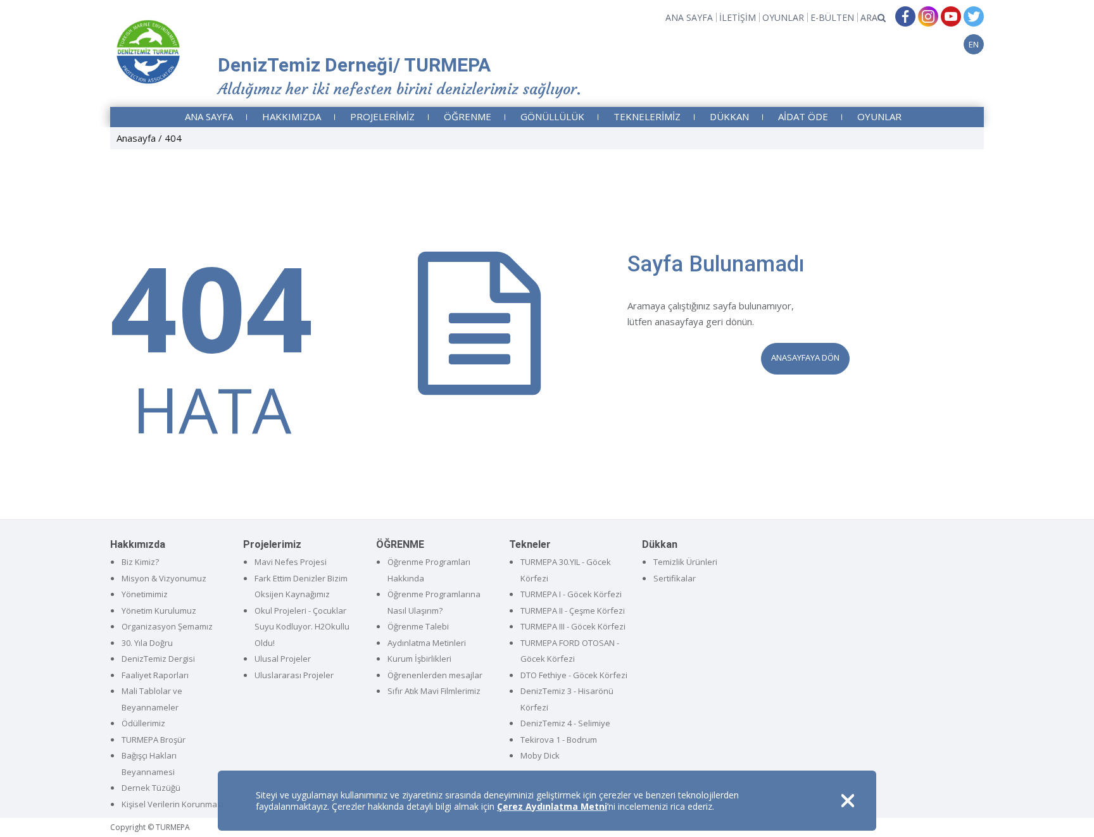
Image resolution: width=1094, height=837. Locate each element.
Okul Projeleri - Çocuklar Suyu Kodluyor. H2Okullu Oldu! (302, 626)
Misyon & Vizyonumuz (164, 578)
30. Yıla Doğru (147, 642)
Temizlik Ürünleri (685, 561)
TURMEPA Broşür (153, 739)
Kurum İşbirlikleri (419, 658)
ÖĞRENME (467, 116)
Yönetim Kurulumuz (159, 610)
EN (974, 44)
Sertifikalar (674, 578)
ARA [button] (868, 17)
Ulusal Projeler (283, 658)
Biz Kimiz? (140, 561)
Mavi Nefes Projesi (291, 561)
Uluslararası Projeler (294, 675)
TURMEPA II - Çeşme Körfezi (572, 610)
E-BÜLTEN (832, 17)
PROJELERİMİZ (382, 116)
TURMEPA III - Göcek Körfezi (573, 626)
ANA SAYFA (689, 17)
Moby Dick (540, 755)
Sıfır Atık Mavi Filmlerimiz (434, 691)
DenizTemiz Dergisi (158, 658)
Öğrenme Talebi (418, 626)
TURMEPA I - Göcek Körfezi (571, 594)
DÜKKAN (729, 116)
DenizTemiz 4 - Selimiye (565, 723)
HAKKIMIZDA (291, 116)
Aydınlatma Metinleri (426, 642)
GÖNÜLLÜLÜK (552, 116)
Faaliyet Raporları (155, 675)
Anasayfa (136, 138)
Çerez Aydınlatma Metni (552, 806)
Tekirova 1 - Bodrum (558, 739)
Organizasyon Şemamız (167, 626)
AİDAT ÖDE (803, 116)
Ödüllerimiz (143, 723)
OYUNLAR (783, 17)
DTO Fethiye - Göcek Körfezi (573, 675)
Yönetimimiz (145, 594)
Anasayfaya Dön (805, 357)
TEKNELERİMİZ (647, 116)
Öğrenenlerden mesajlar (434, 675)
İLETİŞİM (737, 17)
